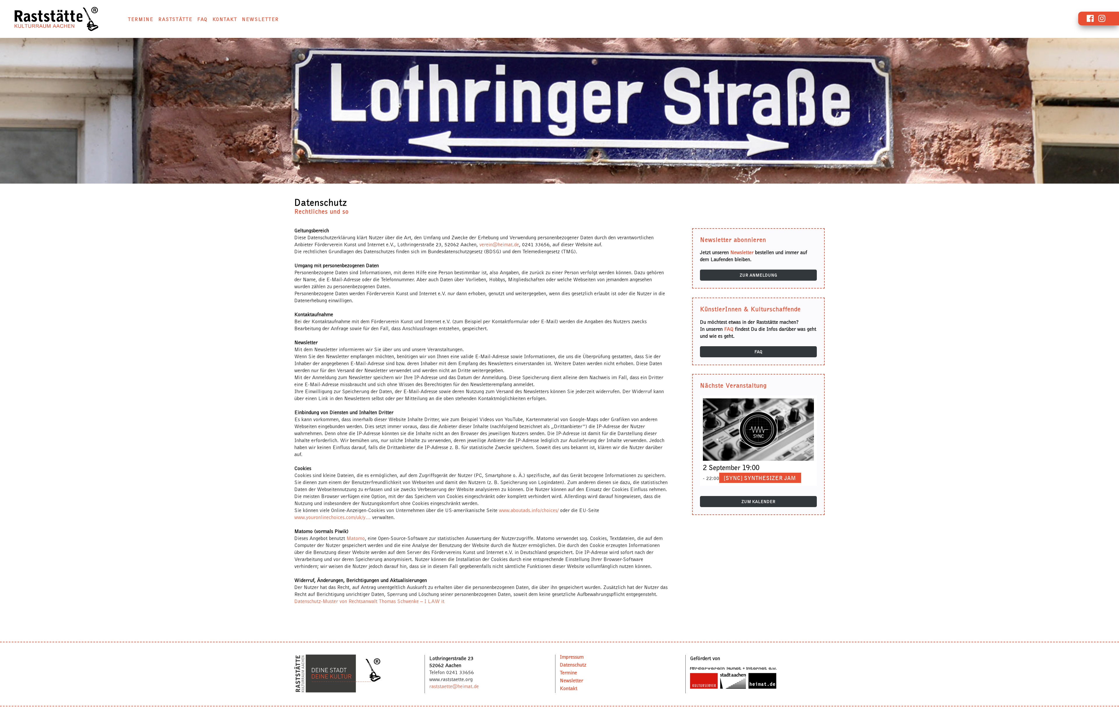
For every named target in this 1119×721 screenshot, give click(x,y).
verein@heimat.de (499, 244)
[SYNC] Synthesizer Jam (760, 477)
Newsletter (260, 19)
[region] (559, 111)
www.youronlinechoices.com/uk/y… (332, 517)
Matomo (355, 538)
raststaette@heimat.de (454, 686)
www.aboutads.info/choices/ (529, 510)
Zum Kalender (758, 501)
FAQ (202, 19)
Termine (141, 19)
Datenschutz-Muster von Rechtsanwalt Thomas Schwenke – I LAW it (369, 601)
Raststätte (175, 19)
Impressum (572, 657)
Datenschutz (573, 665)
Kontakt (224, 19)
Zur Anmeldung (758, 275)
